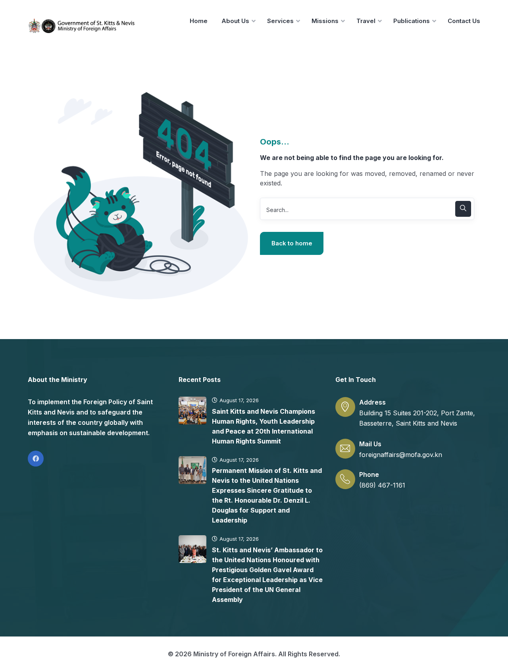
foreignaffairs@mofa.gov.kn (400, 455)
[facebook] (36, 459)
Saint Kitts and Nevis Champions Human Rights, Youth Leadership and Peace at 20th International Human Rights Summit (263, 426)
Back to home (291, 243)
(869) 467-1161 (382, 485)
